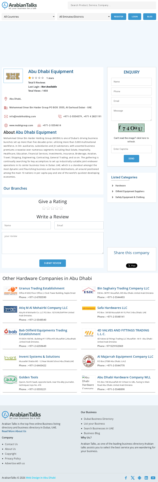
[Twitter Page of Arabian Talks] (133, 478)
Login (135, 16)
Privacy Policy (13, 458)
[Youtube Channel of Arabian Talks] (153, 478)
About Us (10, 449)
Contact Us (11, 444)
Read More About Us (14, 431)
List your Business (94, 423)
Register (118, 16)
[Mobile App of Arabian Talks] (139, 478)
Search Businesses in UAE (99, 428)
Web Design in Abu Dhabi (41, 477)
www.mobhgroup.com (21, 125)
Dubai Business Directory (98, 419)
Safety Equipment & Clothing (130, 197)
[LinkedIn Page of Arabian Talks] (146, 478)
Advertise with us (15, 463)
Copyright (10, 453)
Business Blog (92, 433)
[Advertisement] (79, 45)
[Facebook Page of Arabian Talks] (126, 478)
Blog (149, 16)
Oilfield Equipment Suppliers (129, 191)
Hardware (120, 185)
